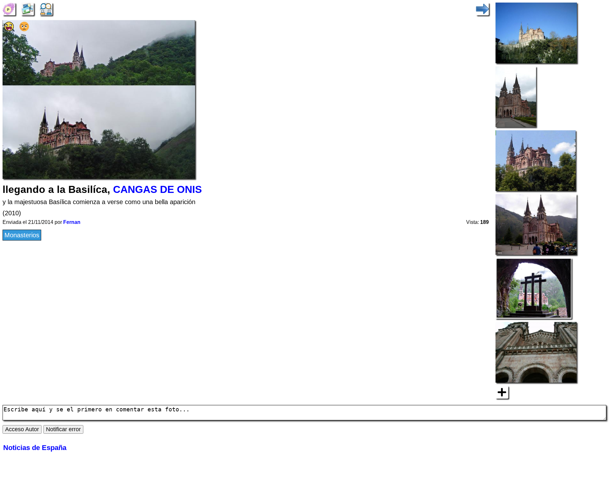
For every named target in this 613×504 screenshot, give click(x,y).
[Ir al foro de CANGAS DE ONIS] (46, 8)
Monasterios (21, 235)
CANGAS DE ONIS (157, 189)
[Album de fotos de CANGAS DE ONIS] (27, 8)
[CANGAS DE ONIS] (9, 8)
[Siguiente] (482, 8)
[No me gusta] (24, 29)
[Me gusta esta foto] (9, 29)
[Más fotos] (502, 391)
